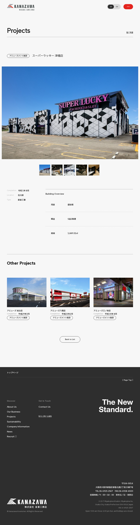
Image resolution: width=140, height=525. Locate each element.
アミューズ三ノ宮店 (107, 305)
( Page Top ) (127, 380)
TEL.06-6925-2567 (104, 491)
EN (117, 7)
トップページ (12, 372)
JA (111, 7)
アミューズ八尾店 (64, 305)
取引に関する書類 (45, 416)
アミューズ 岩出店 (21, 305)
